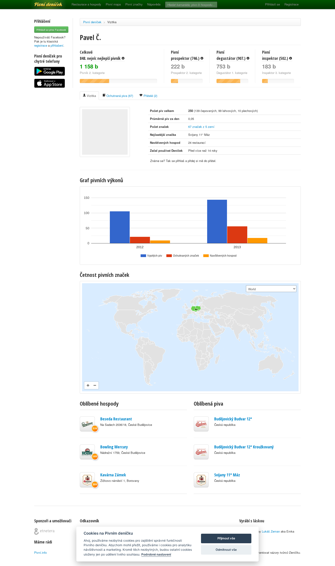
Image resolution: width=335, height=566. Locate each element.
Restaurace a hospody (86, 4)
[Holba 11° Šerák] (87, 451)
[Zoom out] (94, 385)
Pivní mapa (113, 4)
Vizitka (111, 22)
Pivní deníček (43, 2)
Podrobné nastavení (156, 554)
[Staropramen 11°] (87, 423)
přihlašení (57, 45)
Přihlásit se (272, 4)
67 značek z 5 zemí (201, 126)
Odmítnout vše (226, 549)
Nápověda (153, 4)
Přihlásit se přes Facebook (51, 29)
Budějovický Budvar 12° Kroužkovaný (244, 447)
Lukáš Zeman (271, 531)
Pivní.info (40, 552)
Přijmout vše (226, 538)
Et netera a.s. (44, 531)
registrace (40, 45)
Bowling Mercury (114, 447)
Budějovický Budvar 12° (233, 419)
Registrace (291, 4)
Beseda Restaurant (116, 419)
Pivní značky (134, 4)
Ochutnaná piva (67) (119, 95)
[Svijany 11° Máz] (87, 479)
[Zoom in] (88, 385)
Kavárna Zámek (113, 475)
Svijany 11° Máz (227, 475)
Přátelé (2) (150, 95)
